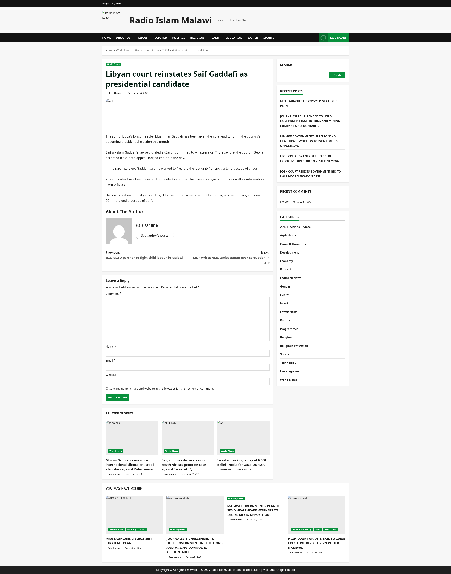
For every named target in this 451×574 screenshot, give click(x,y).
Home (106, 38)
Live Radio (338, 38)
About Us (123, 38)
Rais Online (115, 93)
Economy (286, 261)
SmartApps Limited (282, 570)
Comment (113, 294)
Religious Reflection (294, 346)
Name (111, 346)
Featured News (290, 278)
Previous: (144, 255)
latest (284, 303)
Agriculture (288, 235)
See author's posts (154, 235)
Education (234, 38)
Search (286, 65)
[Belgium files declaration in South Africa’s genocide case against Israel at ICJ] (188, 438)
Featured (160, 38)
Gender (285, 286)
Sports (268, 38)
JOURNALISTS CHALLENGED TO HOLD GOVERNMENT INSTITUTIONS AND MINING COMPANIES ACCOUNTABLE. (310, 121)
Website (111, 375)
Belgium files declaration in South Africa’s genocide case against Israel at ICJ (184, 464)
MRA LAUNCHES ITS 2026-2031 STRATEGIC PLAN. (129, 540)
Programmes (289, 329)
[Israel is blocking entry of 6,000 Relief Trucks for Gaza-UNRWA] (243, 438)
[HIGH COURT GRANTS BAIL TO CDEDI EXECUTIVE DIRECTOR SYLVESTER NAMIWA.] (316, 515)
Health (214, 38)
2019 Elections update (295, 227)
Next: (231, 257)
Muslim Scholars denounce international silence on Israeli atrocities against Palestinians (130, 464)
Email (110, 361)
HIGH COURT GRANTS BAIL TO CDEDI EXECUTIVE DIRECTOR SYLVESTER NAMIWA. (316, 543)
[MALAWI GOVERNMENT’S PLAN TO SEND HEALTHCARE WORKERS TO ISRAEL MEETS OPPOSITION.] (256, 498)
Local (142, 38)
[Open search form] (315, 37)
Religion (197, 38)
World (253, 38)
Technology (288, 363)
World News (113, 64)
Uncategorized (290, 371)
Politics (178, 38)
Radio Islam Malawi (170, 20)
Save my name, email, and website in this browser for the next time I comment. (161, 389)
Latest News (288, 312)
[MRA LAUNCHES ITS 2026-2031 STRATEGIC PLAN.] (134, 515)
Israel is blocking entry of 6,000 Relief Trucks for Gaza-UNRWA (241, 462)
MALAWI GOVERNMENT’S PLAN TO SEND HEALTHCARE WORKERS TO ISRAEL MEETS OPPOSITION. (309, 141)
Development (289, 252)
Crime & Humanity (293, 244)
